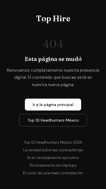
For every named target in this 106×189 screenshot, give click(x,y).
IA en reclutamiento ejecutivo (53, 157)
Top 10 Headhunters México (53, 120)
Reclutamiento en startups (53, 165)
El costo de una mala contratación (53, 173)
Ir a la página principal (53, 104)
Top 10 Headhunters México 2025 (53, 142)
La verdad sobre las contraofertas (53, 150)
